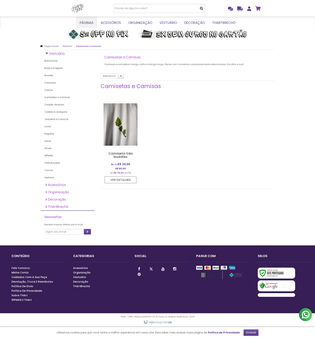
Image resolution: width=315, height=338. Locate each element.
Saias (47, 141)
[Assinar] (87, 231)
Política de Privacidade (26, 291)
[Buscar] (201, 8)
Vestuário (67, 46)
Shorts (48, 148)
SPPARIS (48, 155)
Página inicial (51, 46)
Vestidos (49, 177)
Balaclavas (51, 60)
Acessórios (80, 268)
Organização (82, 272)
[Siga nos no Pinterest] (139, 274)
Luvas (47, 126)
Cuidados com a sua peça (29, 277)
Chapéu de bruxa (54, 104)
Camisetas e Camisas (57, 97)
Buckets (48, 75)
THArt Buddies (52, 162)
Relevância (109, 75)
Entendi (251, 332)
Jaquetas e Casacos (56, 119)
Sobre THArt (19, 295)
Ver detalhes (120, 180)
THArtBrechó (81, 286)
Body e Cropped (53, 68)
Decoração (80, 281)
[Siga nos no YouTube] (162, 268)
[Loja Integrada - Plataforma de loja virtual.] (157, 322)
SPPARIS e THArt (21, 300)
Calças (48, 90)
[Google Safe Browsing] (276, 286)
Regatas (49, 133)
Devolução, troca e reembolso (32, 281)
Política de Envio (22, 286)
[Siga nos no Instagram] (174, 268)
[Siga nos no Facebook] (139, 268)
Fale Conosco (20, 268)
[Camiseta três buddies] (120, 141)
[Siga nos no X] (150, 268)
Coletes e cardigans (55, 111)
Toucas (48, 170)
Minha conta (19, 272)
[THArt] (78, 8)
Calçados (50, 82)
